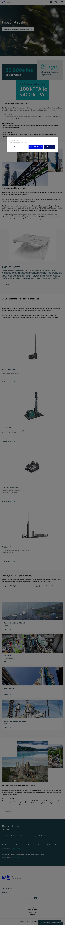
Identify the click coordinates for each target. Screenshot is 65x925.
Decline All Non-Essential (35, 146)
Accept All (49, 146)
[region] (32, 144)
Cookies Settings (14, 146)
